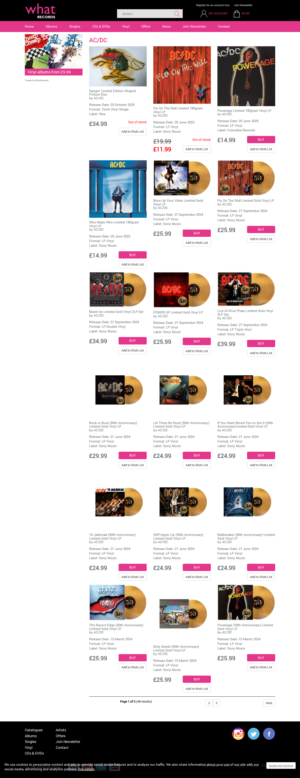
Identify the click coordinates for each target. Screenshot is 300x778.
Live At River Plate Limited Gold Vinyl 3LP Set (245, 313)
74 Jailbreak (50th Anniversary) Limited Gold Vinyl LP (112, 536)
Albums (51, 26)
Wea (102, 114)
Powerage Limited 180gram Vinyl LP (244, 110)
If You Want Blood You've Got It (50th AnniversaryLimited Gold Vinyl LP (245, 425)
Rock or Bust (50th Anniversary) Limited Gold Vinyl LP (113, 425)
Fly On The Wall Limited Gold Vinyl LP (245, 200)
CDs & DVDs (101, 26)
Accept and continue (281, 765)
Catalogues (34, 730)
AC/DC (99, 98)
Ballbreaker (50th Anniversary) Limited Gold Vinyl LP (246, 536)
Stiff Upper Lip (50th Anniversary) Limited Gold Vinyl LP (178, 536)
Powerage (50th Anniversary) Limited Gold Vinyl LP (245, 627)
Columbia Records (241, 130)
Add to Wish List (132, 131)
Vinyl (126, 26)
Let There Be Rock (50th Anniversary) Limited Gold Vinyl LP (181, 425)
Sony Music (172, 131)
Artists (61, 730)
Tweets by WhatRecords (37, 80)
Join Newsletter (243, 5)
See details (86, 769)
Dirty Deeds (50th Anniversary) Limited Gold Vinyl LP (176, 648)
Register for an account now (213, 5)
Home (29, 26)
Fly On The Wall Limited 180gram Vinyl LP (178, 110)
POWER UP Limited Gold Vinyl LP (178, 312)
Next (269, 703)
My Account (218, 13)
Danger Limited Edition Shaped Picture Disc (112, 93)
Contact (224, 26)
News (166, 26)
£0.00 (245, 13)
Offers (145, 26)
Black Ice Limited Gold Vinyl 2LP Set (116, 311)
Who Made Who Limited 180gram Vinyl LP (114, 224)
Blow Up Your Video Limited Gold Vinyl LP (178, 202)
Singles (74, 26)
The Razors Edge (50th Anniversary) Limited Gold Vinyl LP (116, 627)
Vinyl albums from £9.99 (49, 72)
